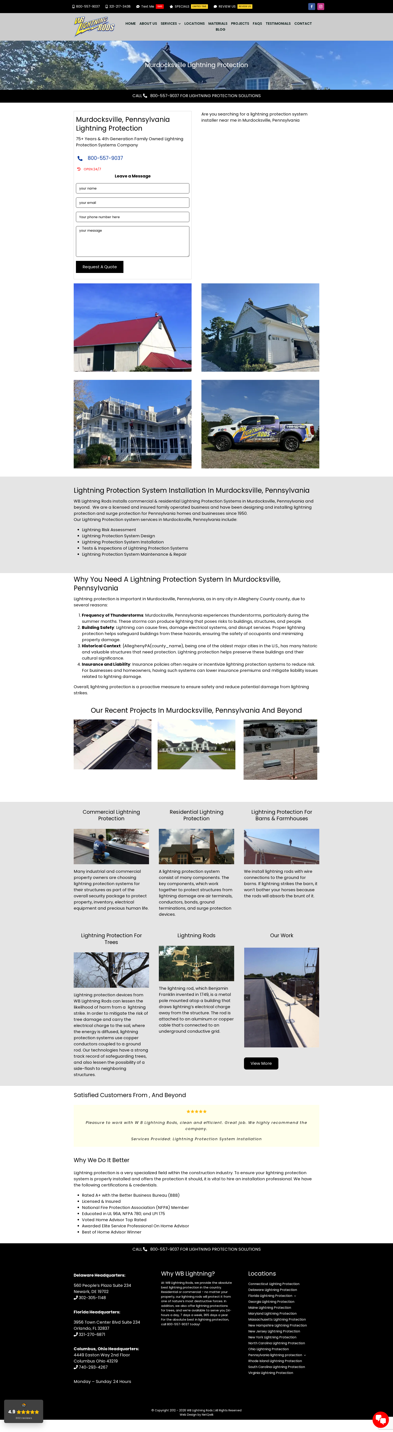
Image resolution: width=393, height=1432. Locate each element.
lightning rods (279, 871)
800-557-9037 (164, 96)
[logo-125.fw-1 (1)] (94, 18)
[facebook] (311, 6)
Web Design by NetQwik (196, 1427)
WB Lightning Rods (200, 1423)
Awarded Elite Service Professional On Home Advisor (135, 1238)
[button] (77, 750)
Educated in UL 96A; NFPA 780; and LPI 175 (123, 1226)
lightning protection (183, 871)
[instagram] (320, 6)
